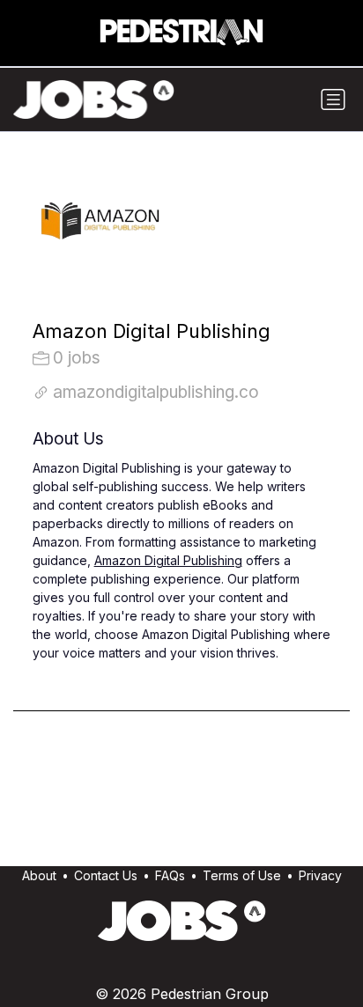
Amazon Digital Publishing (168, 560)
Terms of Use (242, 875)
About (39, 875)
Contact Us (105, 875)
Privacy (320, 875)
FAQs (170, 875)
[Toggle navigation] (333, 99)
